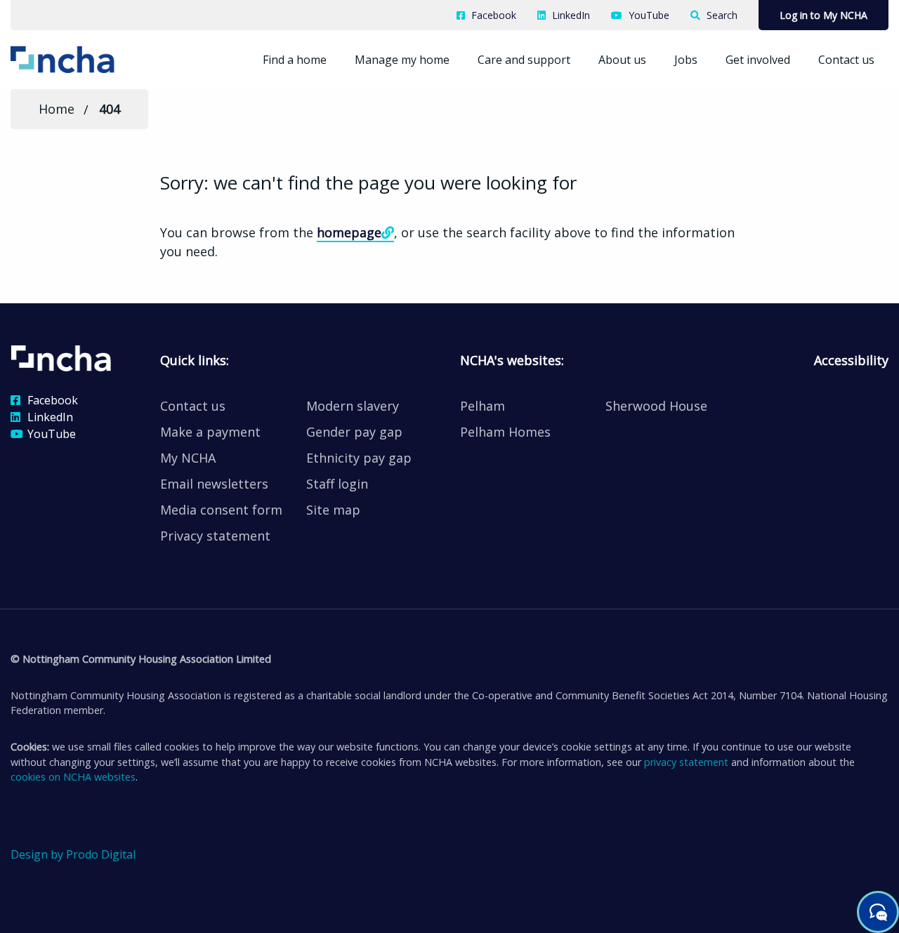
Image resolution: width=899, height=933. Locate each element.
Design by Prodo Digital (73, 854)
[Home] (84, 58)
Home (56, 108)
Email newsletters (214, 483)
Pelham (482, 405)
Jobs (685, 59)
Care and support (524, 59)
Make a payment (210, 431)
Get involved (758, 59)
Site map (333, 509)
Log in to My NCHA (823, 15)
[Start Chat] (878, 912)
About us (622, 59)
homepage (349, 232)
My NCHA (188, 457)
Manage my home (402, 59)
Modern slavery (352, 405)
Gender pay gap (354, 431)
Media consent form (221, 509)
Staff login (337, 483)
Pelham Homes (505, 431)
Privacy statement (215, 535)
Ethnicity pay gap (359, 457)
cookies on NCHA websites (73, 776)
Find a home (295, 59)
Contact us (846, 59)
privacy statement (686, 762)
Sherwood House (656, 405)
